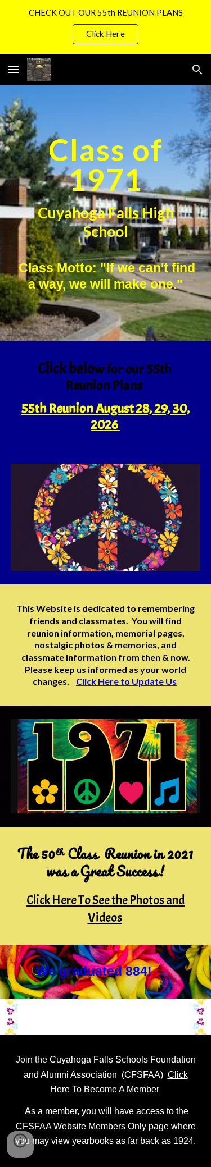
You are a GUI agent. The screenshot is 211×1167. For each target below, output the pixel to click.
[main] (106, 213)
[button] (13, 69)
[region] (105, 27)
